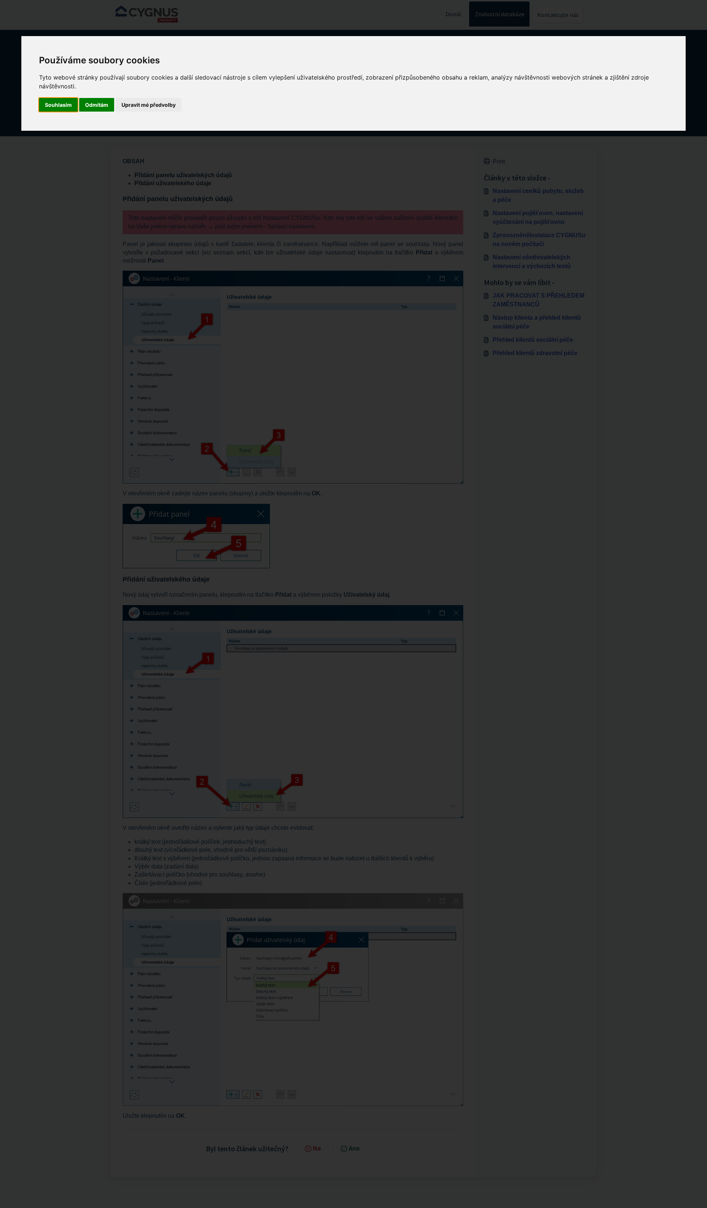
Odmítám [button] (96, 105)
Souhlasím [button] (58, 105)
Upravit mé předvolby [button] (149, 105)
